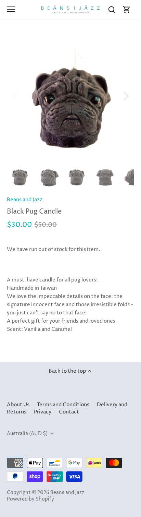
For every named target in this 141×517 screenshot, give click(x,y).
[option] (70, 95)
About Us (18, 404)
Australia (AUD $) (27, 433)
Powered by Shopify (30, 499)
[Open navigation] (11, 9)
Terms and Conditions (63, 404)
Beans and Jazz (24, 199)
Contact (69, 412)
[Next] (125, 95)
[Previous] (15, 95)
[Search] (111, 9)
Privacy (42, 412)
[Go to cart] (127, 9)
